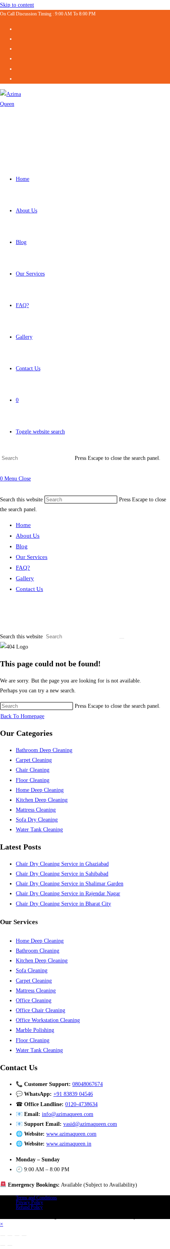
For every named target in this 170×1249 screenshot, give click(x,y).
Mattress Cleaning (36, 810)
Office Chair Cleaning (40, 1010)
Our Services (31, 557)
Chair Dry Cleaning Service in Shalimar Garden (69, 884)
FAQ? (23, 567)
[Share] (17, 1235)
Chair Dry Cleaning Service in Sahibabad (62, 874)
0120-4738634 (81, 1104)
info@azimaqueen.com (67, 1114)
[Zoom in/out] (3, 1235)
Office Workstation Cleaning (48, 1020)
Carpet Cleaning (34, 760)
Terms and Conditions (36, 1197)
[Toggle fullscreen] (10, 1235)
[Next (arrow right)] (10, 1245)
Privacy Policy (29, 1202)
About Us (28, 536)
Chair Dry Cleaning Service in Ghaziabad (62, 864)
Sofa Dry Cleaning (37, 820)
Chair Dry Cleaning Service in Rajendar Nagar (68, 893)
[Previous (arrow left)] (3, 1245)
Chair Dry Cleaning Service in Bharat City (63, 904)
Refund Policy (29, 1207)
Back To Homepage (22, 716)
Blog (22, 546)
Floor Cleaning (32, 780)
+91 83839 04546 (73, 1094)
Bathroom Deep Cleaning (44, 750)
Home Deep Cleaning (40, 790)
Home (23, 525)
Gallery (25, 578)
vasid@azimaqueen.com (90, 1124)
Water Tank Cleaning (39, 830)
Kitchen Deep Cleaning (42, 800)
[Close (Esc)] (24, 1235)
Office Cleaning (33, 1000)
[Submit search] (122, 638)
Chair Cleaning (32, 770)
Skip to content (17, 5)
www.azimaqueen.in (68, 1144)
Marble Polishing (35, 1030)
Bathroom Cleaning (37, 951)
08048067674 (87, 1084)
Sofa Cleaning (31, 970)
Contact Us (29, 589)
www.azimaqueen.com (71, 1134)
